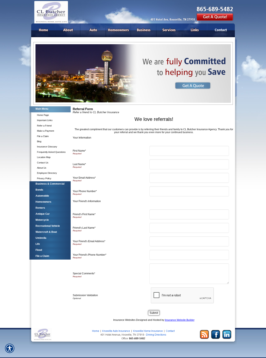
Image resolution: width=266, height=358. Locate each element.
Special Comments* (84, 273)
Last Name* (79, 164)
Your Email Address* (84, 177)
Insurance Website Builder (180, 320)
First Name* (79, 150)
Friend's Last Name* (84, 227)
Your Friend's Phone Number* (89, 254)
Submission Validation (85, 295)
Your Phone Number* (85, 191)
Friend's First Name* (84, 214)
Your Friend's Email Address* (89, 241)
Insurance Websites (124, 320)
